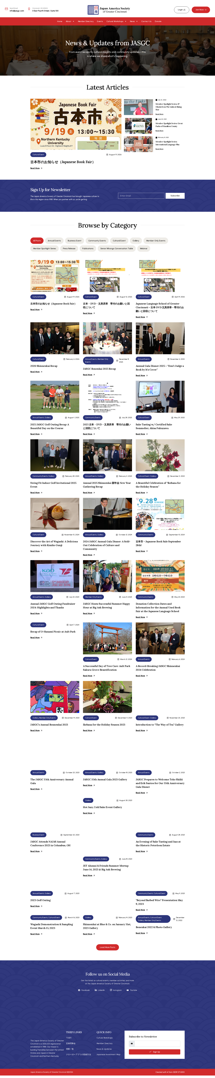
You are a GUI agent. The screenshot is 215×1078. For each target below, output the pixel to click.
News (132, 21)
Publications (87, 248)
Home (59, 21)
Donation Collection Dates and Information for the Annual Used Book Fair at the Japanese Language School (158, 607)
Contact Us (146, 21)
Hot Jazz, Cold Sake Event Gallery (102, 807)
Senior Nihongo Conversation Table (116, 248)
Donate (158, 21)
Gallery (136, 240)
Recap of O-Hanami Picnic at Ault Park (53, 631)
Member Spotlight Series (44, 248)
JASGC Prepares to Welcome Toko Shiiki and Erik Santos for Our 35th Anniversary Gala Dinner (160, 783)
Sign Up (156, 1052)
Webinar (143, 248)
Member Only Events (155, 240)
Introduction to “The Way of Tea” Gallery (160, 724)
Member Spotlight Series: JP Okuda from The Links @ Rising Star (169, 107)
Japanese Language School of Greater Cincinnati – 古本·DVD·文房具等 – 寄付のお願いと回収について (160, 307)
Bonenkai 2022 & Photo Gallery (154, 927)
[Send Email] (6, 8)
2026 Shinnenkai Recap (43, 365)
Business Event (74, 240)
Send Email (14, 8)
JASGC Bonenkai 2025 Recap (99, 368)
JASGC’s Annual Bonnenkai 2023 (49, 724)
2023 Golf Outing (40, 900)
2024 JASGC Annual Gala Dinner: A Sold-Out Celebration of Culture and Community (106, 545)
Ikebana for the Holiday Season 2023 (104, 724)
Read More (35, 168)
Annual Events (54, 240)
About (68, 21)
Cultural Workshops (115, 21)
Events (100, 21)
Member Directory (86, 21)
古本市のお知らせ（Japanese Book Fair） (62, 162)
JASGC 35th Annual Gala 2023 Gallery (105, 779)
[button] (107, 947)
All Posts (37, 240)
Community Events (97, 240)
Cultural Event (38, 155)
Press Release (69, 248)
